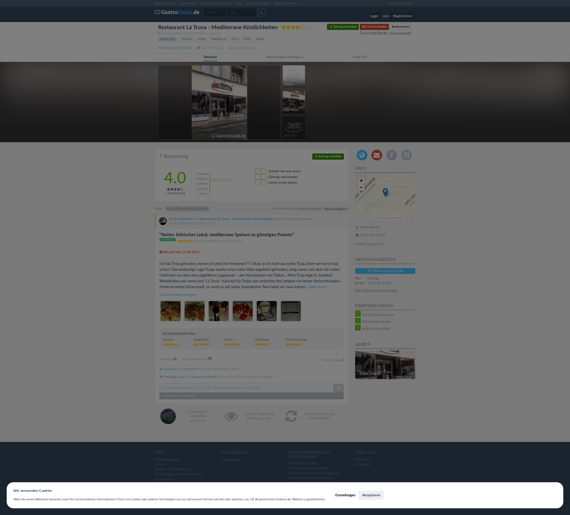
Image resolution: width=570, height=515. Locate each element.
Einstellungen (345, 495)
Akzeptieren (371, 495)
